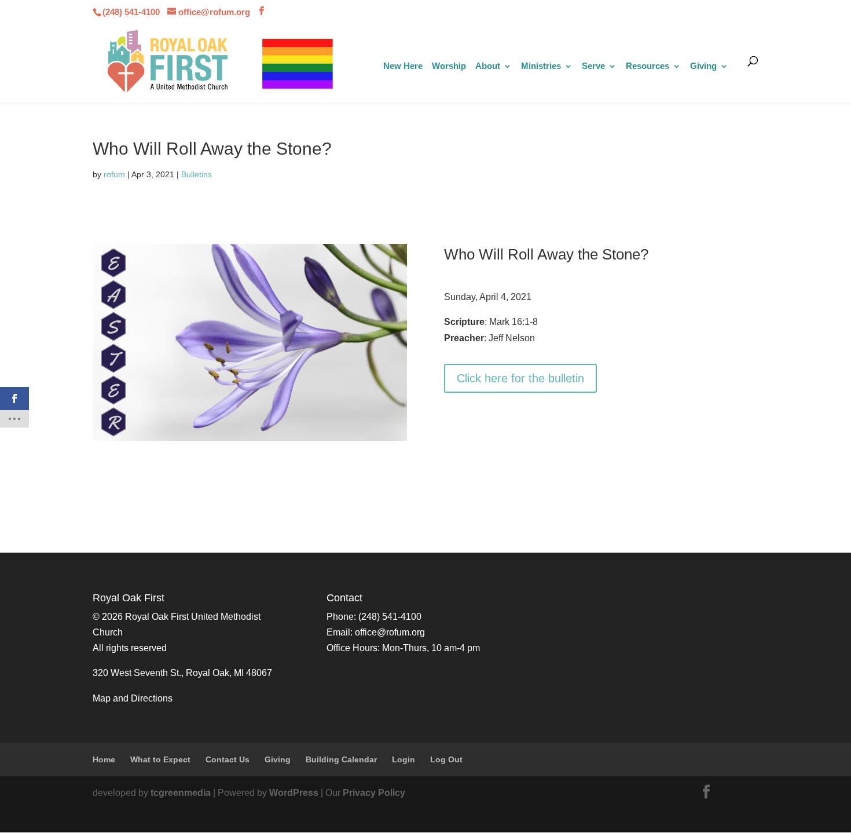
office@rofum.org (390, 632)
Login (403, 759)
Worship (449, 66)
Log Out (446, 759)
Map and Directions (133, 698)
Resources (647, 66)
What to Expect (160, 759)
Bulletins (196, 174)
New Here (403, 66)
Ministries (541, 66)
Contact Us (228, 759)
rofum (114, 174)
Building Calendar (341, 759)
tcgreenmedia (181, 793)
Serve (593, 66)
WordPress (293, 793)
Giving (703, 66)
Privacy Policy (374, 793)
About (487, 66)
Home (104, 759)
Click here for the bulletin (520, 378)
